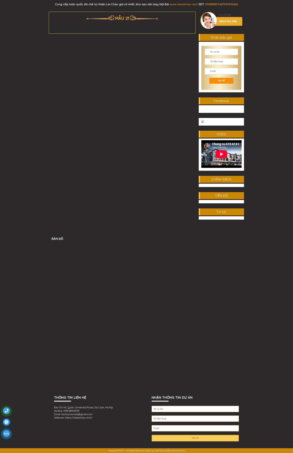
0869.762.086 (228, 21)
